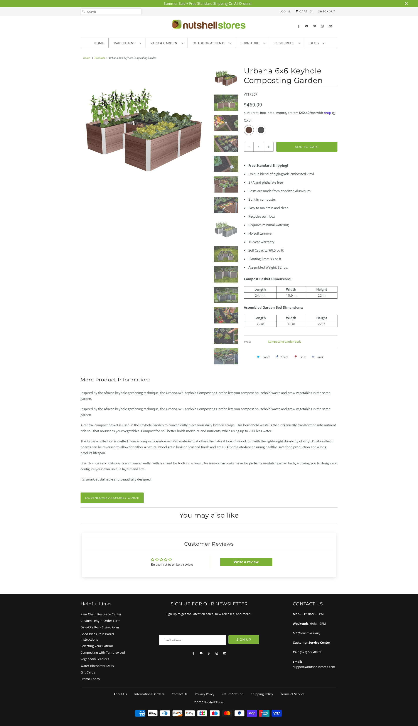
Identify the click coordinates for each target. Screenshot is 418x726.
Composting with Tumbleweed (103, 652)
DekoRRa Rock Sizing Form (100, 627)
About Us (120, 694)
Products (100, 58)
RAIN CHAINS (125, 43)
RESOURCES (285, 43)
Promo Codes (90, 679)
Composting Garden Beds (284, 342)
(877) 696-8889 (310, 652)
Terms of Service (292, 694)
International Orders (149, 694)
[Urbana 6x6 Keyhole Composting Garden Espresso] (144, 129)
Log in (285, 11)
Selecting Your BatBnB (97, 646)
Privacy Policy (204, 694)
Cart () (305, 11)
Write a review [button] (246, 562)
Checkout (326, 11)
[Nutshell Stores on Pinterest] (314, 26)
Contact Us (179, 694)
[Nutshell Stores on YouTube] (307, 26)
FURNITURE (251, 43)
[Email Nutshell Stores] (330, 26)
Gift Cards (88, 672)
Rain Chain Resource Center (101, 614)
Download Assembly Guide (112, 498)
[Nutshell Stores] (209, 25)
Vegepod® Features (95, 659)
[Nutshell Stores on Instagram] (322, 26)
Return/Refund (232, 694)
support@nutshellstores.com (314, 667)
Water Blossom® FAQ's (97, 666)
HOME (99, 43)
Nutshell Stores (214, 702)
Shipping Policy (262, 694)
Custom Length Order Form (100, 621)
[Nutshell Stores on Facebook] (299, 26)
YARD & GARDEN (165, 43)
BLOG (315, 43)
